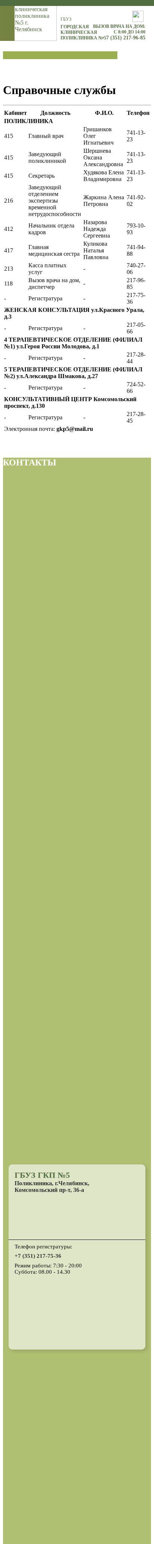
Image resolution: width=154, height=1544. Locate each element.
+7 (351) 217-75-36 (38, 1256)
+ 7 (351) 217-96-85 (123, 38)
